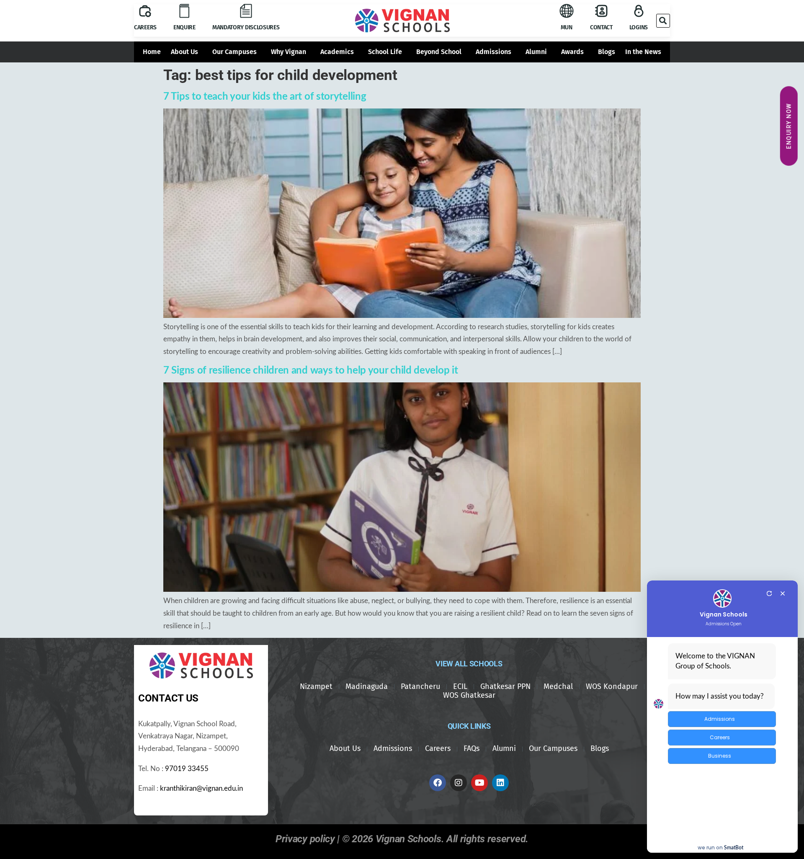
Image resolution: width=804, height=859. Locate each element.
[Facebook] (437, 782)
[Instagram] (458, 782)
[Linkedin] (500, 782)
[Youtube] (479, 782)
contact (601, 27)
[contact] (601, 11)
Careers (145, 27)
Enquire (184, 27)
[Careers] (145, 11)
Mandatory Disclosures (246, 27)
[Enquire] (184, 11)
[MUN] (566, 11)
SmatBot (733, 847)
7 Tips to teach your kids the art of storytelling (264, 97)
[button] (663, 21)
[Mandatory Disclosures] (246, 11)
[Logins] (638, 11)
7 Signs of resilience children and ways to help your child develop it (310, 371)
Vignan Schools (723, 615)
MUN (566, 27)
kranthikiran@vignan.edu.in (201, 788)
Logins (638, 27)
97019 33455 (187, 769)
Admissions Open (724, 624)
